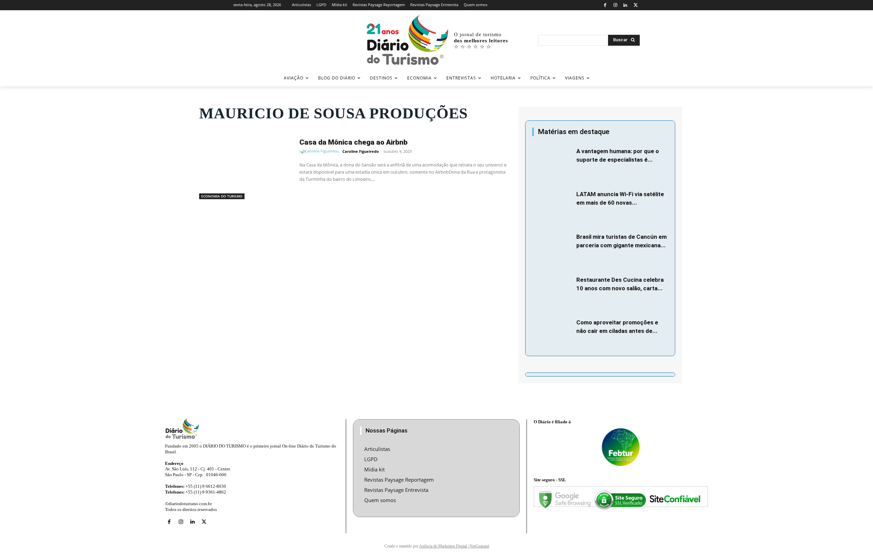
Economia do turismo (221, 196)
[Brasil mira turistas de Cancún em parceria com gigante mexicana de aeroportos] (552, 246)
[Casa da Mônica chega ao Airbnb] (246, 166)
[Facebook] (605, 5)
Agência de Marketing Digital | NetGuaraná (454, 546)
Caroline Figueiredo (360, 151)
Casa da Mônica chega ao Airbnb (353, 142)
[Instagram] (615, 5)
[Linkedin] (625, 5)
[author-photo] (320, 152)
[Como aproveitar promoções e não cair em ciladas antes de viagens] (552, 332)
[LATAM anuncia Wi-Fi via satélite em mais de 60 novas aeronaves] (552, 203)
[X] (635, 5)
